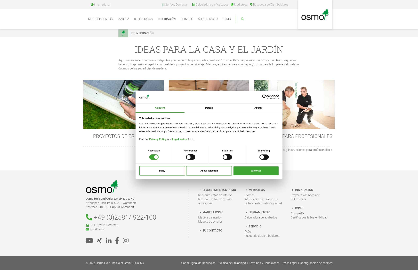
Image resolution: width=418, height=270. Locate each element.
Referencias (143, 19)
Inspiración (167, 19)
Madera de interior (210, 217)
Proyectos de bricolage (305, 195)
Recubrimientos (100, 19)
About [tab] (258, 107)
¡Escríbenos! (97, 229)
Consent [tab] (160, 107)
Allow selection (209, 170)
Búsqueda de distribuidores (261, 235)
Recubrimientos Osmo (219, 190)
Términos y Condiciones (264, 263)
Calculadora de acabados (260, 217)
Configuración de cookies (316, 263)
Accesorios (205, 203)
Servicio (187, 19)
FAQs (247, 231)
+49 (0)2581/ (124, 217)
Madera (123, 19)
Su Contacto (208, 19)
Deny (162, 170)
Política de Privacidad (232, 263)
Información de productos (261, 199)
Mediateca (256, 190)
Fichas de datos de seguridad (263, 203)
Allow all (256, 170)
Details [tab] (209, 107)
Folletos (249, 195)
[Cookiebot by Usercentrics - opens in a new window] (264, 97)
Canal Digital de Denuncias (198, 263)
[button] (143, 33)
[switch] (190, 157)
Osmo (227, 19)
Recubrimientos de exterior (215, 199)
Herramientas (259, 212)
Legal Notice (179, 139)
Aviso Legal (289, 263)
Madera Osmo (212, 212)
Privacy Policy (158, 139)
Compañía (297, 213)
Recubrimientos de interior (215, 195)
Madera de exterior (210, 221)
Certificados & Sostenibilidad (309, 217)
